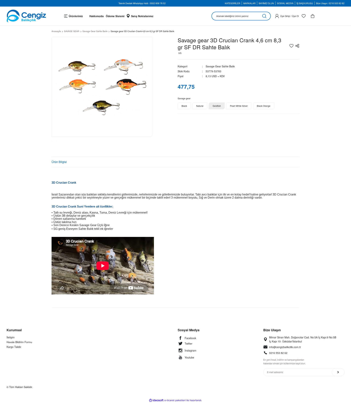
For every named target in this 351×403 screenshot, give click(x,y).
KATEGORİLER (232, 3)
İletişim (11, 337)
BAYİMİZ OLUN (266, 3)
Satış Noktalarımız (142, 16)
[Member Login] (277, 16)
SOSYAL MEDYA (285, 3)
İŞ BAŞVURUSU (305, 3)
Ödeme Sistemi (115, 16)
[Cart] (312, 16)
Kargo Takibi (14, 347)
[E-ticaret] (175, 400)
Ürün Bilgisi (59, 162)
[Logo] (26, 16)
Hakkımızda (96, 16)
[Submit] (338, 372)
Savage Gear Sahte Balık (220, 66)
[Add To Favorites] (291, 46)
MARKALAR (249, 3)
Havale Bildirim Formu (19, 342)
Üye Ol (295, 16)
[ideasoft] (156, 400)
